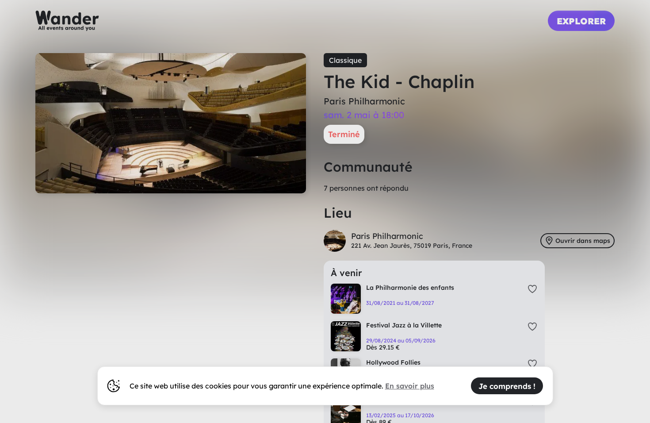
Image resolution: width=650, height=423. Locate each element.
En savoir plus (409, 385)
